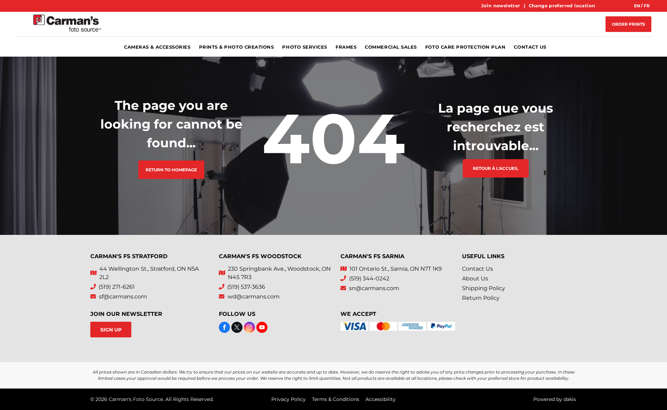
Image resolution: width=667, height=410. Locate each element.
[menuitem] (501, 5)
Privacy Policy (288, 399)
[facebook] (224, 328)
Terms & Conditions (335, 399)
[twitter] (236, 328)
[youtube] (261, 328)
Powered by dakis (554, 399)
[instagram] (249, 328)
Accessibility (380, 399)
